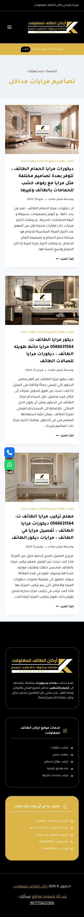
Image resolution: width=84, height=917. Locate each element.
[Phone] (9, 452)
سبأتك (25, 897)
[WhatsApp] (9, 464)
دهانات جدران (60, 754)
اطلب (26, 49)
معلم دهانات (55, 199)
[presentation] (42, 129)
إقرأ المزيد (65, 259)
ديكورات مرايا (28, 161)
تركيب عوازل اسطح (56, 761)
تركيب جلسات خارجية (55, 775)
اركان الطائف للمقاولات (30, 887)
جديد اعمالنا (36, 71)
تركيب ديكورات (65, 161)
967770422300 (42, 903)
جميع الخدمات (47, 161)
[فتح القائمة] (9, 27)
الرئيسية (52, 71)
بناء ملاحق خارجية (57, 768)
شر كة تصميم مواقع (49, 897)
